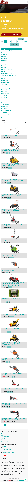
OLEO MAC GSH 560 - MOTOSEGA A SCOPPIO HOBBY (13, 374)
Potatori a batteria (5, 89)
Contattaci (3, 446)
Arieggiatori (5, 52)
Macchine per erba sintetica (9, 75)
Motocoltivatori (6, 80)
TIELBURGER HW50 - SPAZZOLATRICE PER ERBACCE (12, 389)
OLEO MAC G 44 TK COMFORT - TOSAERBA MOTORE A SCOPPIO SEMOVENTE (13, 210)
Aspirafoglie (4, 54)
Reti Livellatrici (4, 91)
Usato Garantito (5, 436)
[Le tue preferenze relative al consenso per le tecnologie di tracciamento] (25, 479)
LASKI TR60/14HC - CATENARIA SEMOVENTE (13, 314)
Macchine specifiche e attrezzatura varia (10, 77)
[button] (14, 44)
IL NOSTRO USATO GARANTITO (11, 34)
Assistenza (3, 440)
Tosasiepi (4, 112)
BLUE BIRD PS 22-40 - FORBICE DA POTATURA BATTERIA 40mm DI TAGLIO (13, 404)
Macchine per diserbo (7, 73)
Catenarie (3, 62)
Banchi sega (4, 58)
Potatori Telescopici (6, 88)
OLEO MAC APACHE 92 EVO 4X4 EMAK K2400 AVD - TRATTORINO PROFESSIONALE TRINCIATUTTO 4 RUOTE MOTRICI (13, 284)
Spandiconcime (5, 104)
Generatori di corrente (7, 69)
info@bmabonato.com (8, 452)
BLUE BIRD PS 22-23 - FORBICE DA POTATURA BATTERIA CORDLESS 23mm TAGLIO (13, 418)
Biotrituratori (4, 60)
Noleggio (3, 117)
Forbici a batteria (5, 65)
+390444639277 (7, 448)
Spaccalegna (4, 103)
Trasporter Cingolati (6, 114)
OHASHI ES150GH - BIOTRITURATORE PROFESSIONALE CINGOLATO (11, 254)
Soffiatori (4, 101)
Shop (2, 435)
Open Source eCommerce (20, 480)
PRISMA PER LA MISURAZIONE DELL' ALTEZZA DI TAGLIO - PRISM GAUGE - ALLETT (13, 299)
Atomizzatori (4, 56)
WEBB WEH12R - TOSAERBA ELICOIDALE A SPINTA (12, 239)
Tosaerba (4, 108)
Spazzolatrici (5, 106)
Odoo (9, 480)
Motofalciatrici (5, 82)
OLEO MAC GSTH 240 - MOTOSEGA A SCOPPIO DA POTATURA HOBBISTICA (13, 269)
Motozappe (5, 86)
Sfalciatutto (5, 99)
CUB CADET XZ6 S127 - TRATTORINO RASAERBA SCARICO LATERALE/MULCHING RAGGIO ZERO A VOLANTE (12, 344)
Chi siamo (10, 459)
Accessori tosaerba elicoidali (8, 51)
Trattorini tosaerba (6, 116)
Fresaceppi (4, 67)
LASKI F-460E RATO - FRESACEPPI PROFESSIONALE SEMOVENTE (10, 329)
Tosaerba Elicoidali (6, 110)
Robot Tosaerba (5, 93)
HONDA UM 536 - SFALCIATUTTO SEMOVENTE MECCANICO (13, 224)
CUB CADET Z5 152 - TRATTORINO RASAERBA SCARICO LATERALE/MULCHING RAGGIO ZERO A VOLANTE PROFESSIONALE (13, 164)
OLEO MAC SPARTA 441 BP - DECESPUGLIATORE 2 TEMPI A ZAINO (11, 150)
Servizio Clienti (4, 441)
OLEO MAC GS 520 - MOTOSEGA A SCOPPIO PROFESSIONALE (13, 359)
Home (2, 433)
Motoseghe (5, 84)
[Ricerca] (19, 39)
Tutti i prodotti (4, 49)
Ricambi (3, 438)
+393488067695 (7, 449)
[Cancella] (22, 39)
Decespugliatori (6, 64)
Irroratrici (3, 71)
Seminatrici (4, 95)
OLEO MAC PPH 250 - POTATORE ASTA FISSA (13, 135)
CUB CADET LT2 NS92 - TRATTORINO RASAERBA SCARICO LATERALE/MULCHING (12, 195)
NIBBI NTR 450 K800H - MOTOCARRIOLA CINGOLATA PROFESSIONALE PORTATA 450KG (13, 180)
